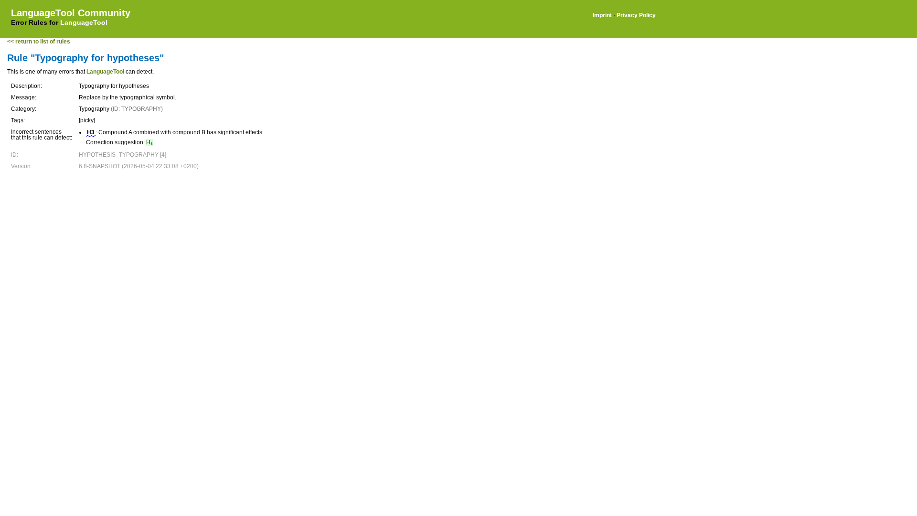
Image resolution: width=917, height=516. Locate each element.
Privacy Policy (636, 15)
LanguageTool (83, 22)
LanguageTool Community (70, 13)
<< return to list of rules (38, 41)
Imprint (602, 15)
